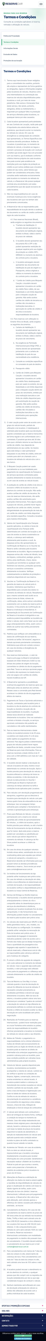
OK (23, 1336)
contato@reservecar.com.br (17, 1247)
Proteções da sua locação (13, 61)
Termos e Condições (11, 42)
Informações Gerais (11, 48)
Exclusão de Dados (10, 54)
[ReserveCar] (12, 4)
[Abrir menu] (41, 4)
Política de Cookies (23, 1338)
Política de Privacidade (12, 36)
